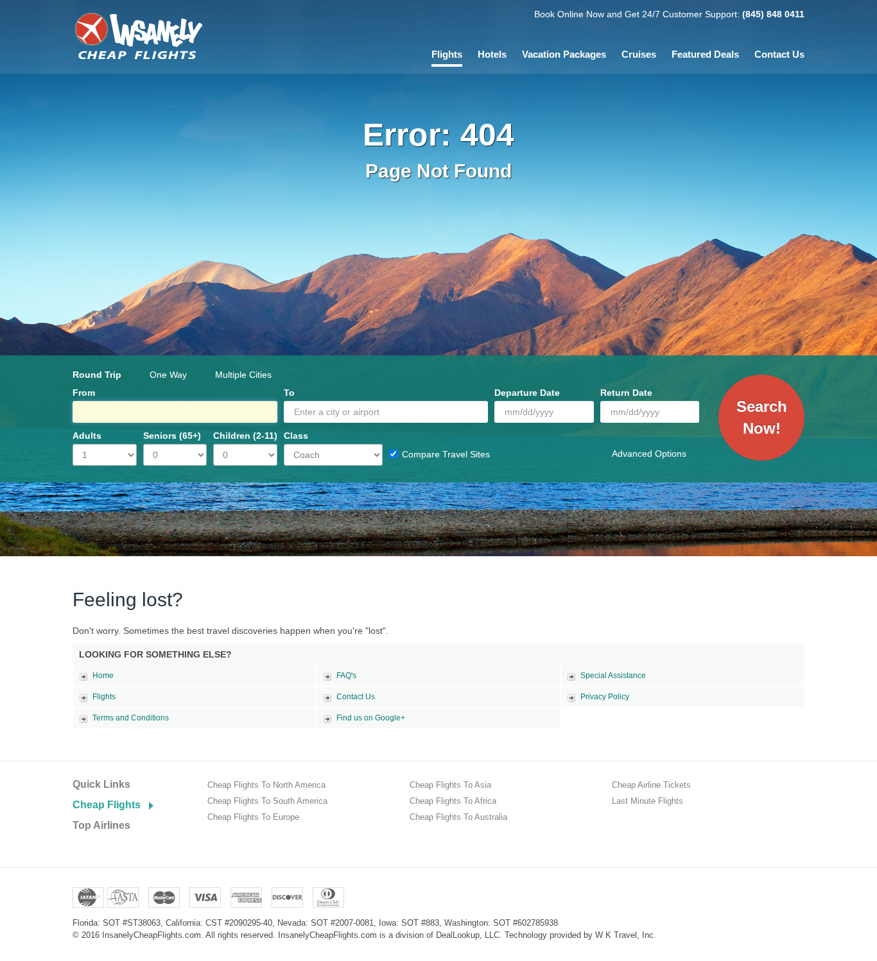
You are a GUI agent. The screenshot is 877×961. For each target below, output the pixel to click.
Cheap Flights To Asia (450, 785)
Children (245, 435)
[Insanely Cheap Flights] (138, 35)
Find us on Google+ (370, 717)
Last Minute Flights (647, 801)
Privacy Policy (604, 696)
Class (296, 435)
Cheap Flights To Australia (458, 817)
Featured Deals (705, 54)
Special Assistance (613, 675)
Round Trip (97, 375)
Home (103, 675)
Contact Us (779, 54)
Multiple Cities (243, 375)
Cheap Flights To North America (266, 785)
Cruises (638, 54)
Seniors (172, 435)
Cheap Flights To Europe (253, 817)
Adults (87, 435)
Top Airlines (101, 825)
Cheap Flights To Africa (453, 801)
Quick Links (101, 784)
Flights (446, 54)
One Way (168, 375)
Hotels (492, 54)
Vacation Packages (564, 54)
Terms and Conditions (130, 717)
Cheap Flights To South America (267, 801)
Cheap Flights (107, 804)
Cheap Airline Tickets (651, 785)
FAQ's (346, 675)
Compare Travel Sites (446, 454)
